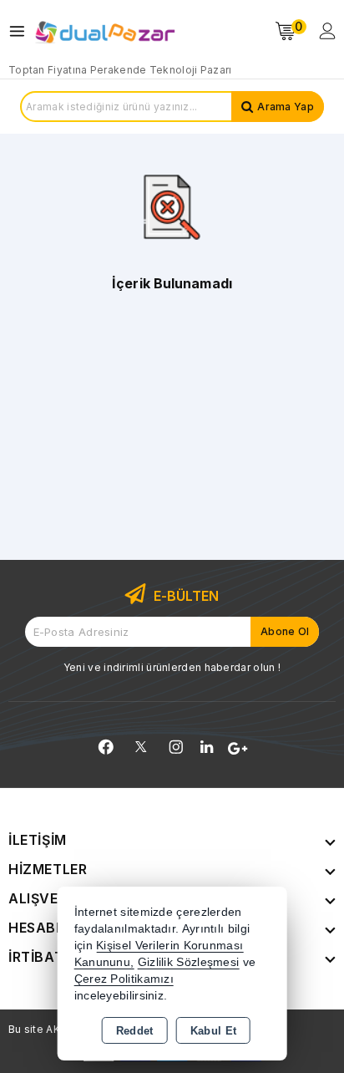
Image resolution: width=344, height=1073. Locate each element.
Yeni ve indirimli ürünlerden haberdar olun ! (172, 667)
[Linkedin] (206, 747)
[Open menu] (21, 31)
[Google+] (237, 748)
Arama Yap (285, 106)
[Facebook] (106, 747)
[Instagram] (176, 747)
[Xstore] (105, 31)
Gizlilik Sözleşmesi (189, 962)
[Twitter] (140, 746)
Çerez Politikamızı (124, 979)
